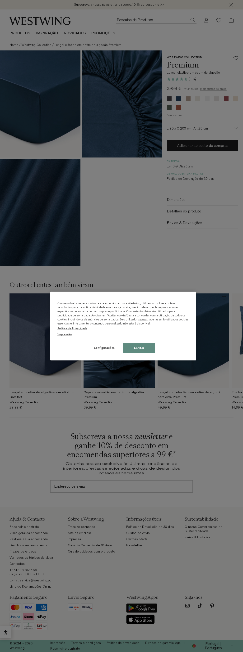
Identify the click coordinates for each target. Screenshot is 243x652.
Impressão (64, 334)
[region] (123, 326)
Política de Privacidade (72, 328)
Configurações (104, 348)
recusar (143, 319)
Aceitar (139, 348)
